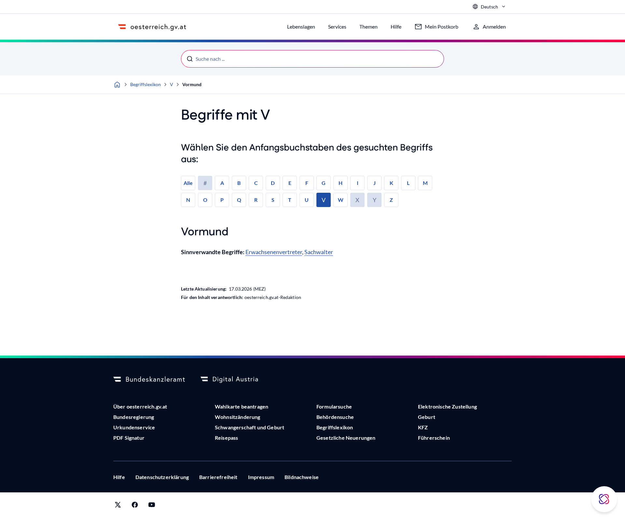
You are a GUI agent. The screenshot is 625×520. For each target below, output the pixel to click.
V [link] (324, 199)
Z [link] (391, 200)
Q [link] (239, 200)
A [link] (222, 183)
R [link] (255, 200)
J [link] (374, 183)
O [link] (205, 200)
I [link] (357, 183)
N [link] (188, 200)
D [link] (273, 183)
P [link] (222, 200)
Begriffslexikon (145, 84)
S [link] (272, 200)
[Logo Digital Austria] (236, 379)
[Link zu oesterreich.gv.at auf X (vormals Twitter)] (117, 506)
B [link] (239, 183)
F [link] (306, 183)
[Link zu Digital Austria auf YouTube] (151, 506)
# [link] (205, 183)
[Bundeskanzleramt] (149, 379)
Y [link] (374, 199)
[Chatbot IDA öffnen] (604, 499)
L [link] (408, 183)
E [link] (289, 183)
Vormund (191, 84)
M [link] (425, 183)
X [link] (357, 199)
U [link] (307, 200)
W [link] (340, 200)
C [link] (256, 183)
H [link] (340, 183)
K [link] (391, 183)
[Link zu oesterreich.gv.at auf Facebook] (134, 506)
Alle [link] (188, 183)
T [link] (289, 200)
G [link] (324, 183)
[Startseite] (117, 84)
